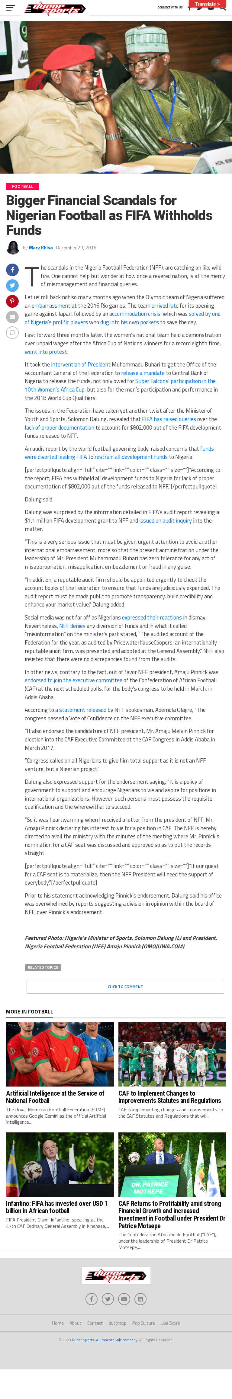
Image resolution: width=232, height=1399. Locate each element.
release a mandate (143, 373)
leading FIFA (72, 457)
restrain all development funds (131, 457)
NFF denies (72, 626)
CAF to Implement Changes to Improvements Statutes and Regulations (169, 1097)
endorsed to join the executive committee (73, 680)
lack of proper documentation (59, 427)
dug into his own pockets (129, 322)
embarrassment (51, 305)
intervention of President (81, 364)
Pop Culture (143, 1323)
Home (58, 1323)
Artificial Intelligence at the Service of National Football (55, 1097)
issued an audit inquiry (165, 520)
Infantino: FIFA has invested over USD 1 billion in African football (57, 1207)
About (75, 1323)
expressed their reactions (152, 617)
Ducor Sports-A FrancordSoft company (104, 1340)
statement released (82, 710)
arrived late (165, 305)
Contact (95, 1323)
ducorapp (118, 1323)
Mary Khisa (41, 247)
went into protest (46, 351)
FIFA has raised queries (169, 419)
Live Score (170, 1323)
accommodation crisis (134, 313)
